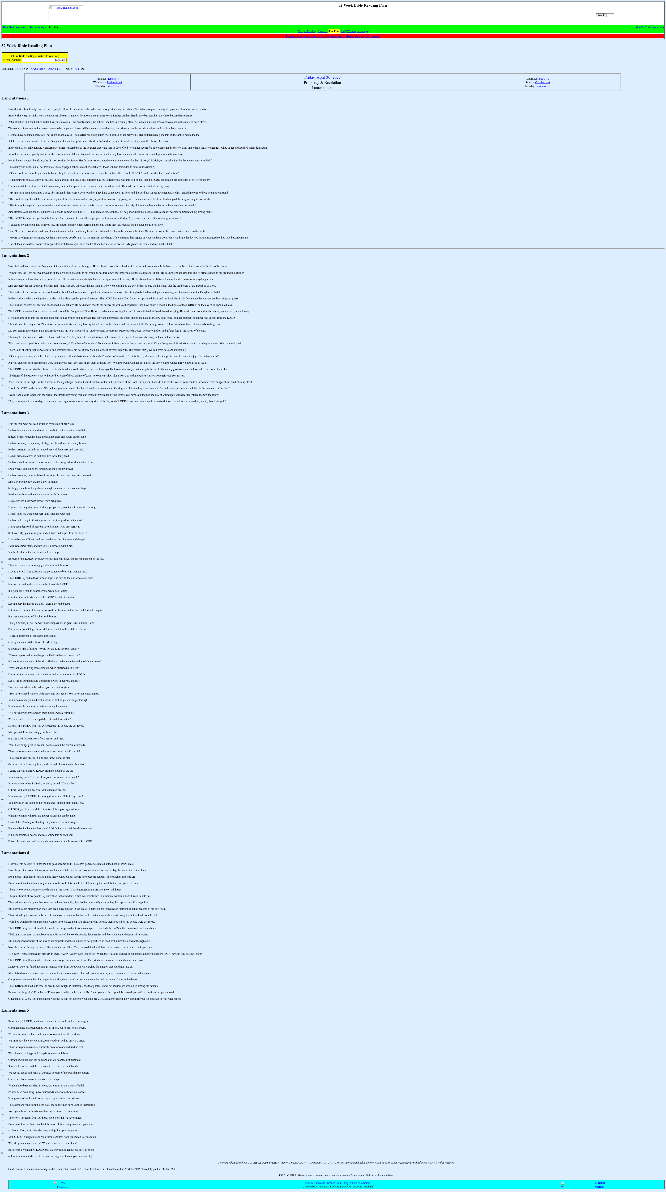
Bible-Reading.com (13, 27)
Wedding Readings (357, 31)
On (77, 68)
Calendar (322, 31)
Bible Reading (36, 27)
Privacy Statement (315, 1183)
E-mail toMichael (600, 1185)
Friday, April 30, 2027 (322, 77)
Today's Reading (307, 31)
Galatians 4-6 (542, 82)
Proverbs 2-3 (113, 86)
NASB (34, 68)
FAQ (343, 31)
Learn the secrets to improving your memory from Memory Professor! (333, 36)
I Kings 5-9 (112, 78)
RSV (43, 68)
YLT (59, 68)
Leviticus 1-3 (543, 86)
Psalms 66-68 (114, 82)
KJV (19, 68)
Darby (51, 68)
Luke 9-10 (543, 78)
